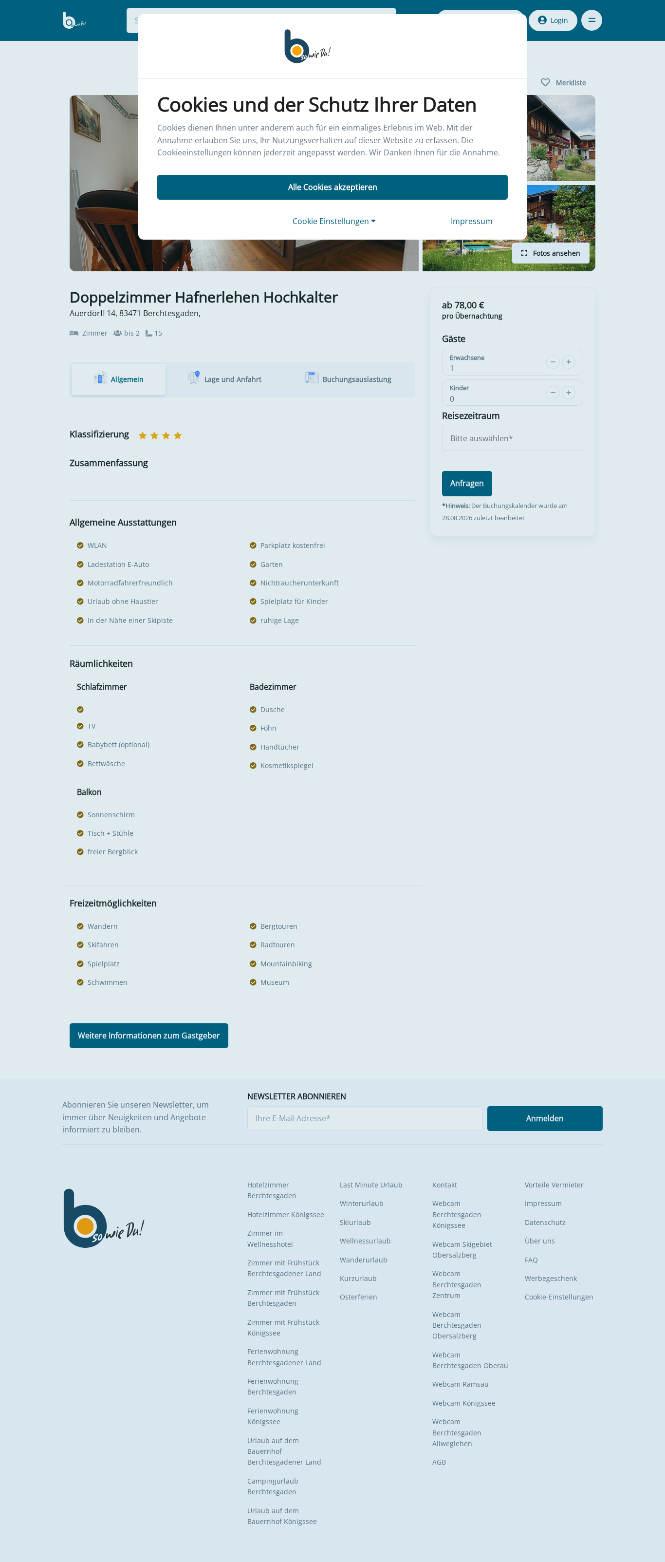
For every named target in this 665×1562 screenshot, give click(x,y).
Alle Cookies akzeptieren (332, 187)
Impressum (472, 221)
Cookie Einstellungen (332, 221)
